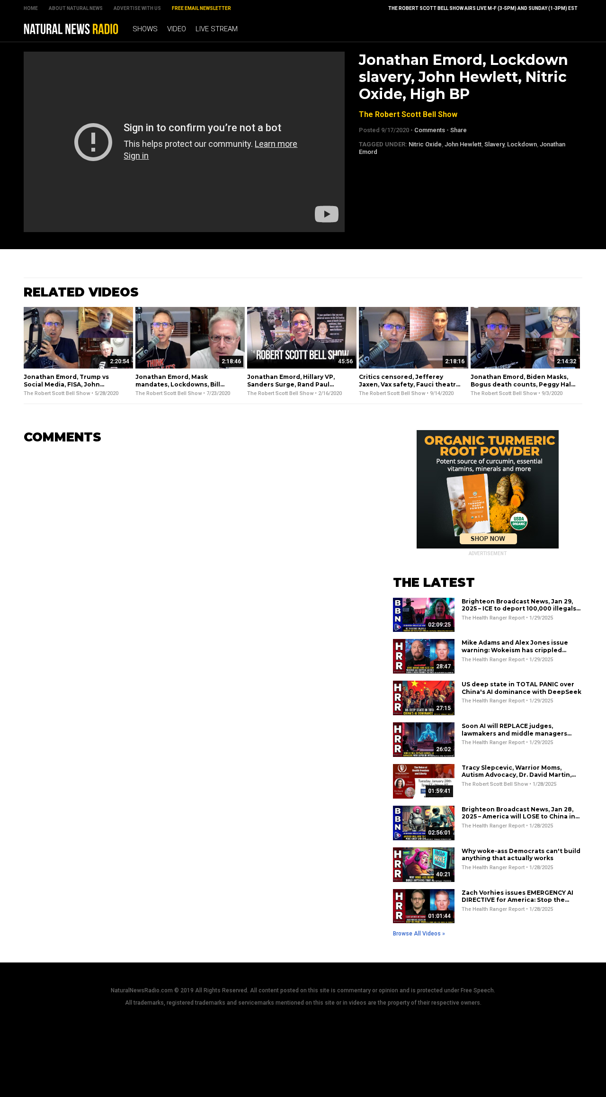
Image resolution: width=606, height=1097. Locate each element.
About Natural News (76, 8)
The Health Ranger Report (493, 618)
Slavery (494, 144)
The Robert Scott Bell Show (408, 114)
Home (31, 8)
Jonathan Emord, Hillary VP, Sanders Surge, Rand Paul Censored (291, 384)
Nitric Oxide (425, 144)
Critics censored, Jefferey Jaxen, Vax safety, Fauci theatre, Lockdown (410, 384)
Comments (429, 130)
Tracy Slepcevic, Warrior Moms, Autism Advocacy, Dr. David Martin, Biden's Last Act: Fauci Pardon (516, 775)
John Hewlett (463, 144)
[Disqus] (194, 570)
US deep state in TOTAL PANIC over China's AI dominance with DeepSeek (521, 688)
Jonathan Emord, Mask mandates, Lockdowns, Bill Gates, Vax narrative (177, 384)
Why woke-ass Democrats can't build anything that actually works (521, 854)
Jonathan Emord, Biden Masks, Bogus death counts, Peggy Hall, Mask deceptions (522, 384)
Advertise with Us (137, 8)
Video (176, 29)
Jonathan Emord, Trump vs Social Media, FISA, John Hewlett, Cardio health (66, 384)
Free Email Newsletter (201, 8)
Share (458, 130)
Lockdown (522, 144)
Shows (145, 29)
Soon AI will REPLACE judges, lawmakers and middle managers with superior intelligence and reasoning (514, 737)
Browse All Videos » (419, 933)
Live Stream (217, 29)
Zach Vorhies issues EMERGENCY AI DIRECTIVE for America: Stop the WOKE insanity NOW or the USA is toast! (517, 903)
